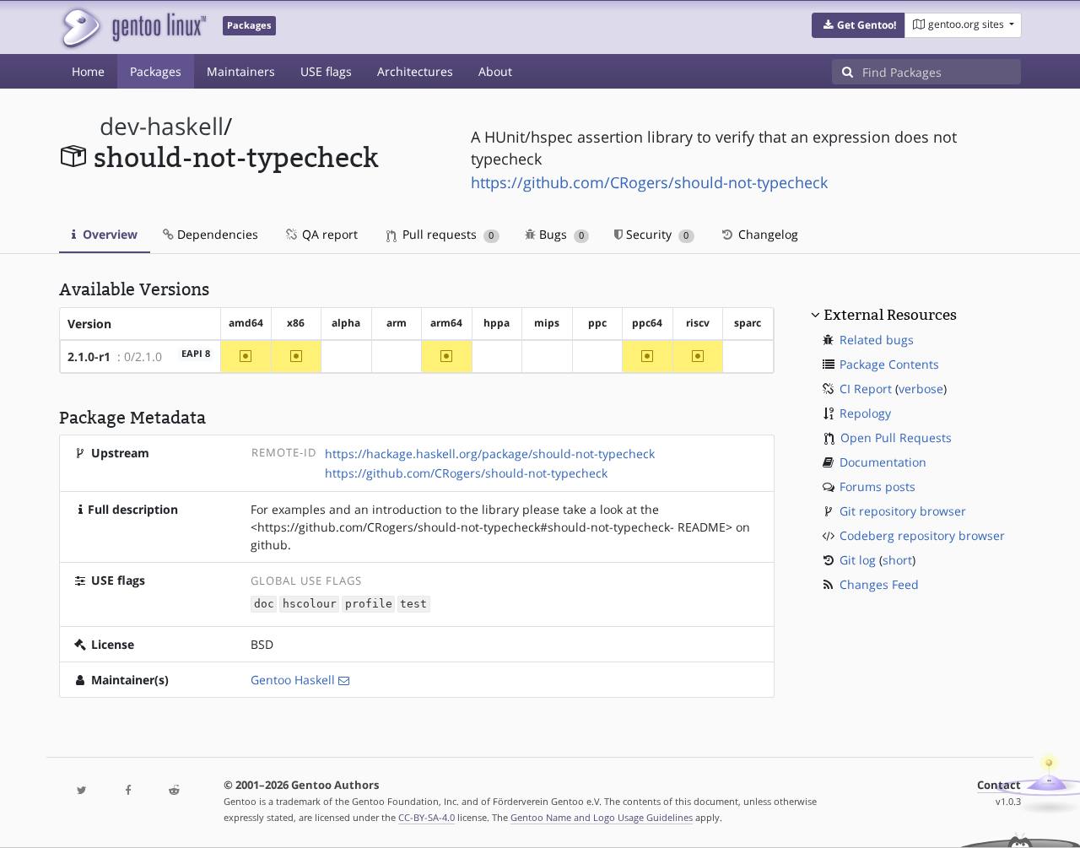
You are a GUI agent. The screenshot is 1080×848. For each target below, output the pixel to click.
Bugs (560, 234)
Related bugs (877, 340)
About (495, 71)
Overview (108, 234)
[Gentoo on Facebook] (127, 791)
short (897, 560)
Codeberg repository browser (922, 535)
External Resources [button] (890, 314)
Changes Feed (879, 584)
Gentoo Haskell (293, 680)
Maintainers (241, 71)
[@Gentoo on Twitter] (82, 791)
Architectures (415, 71)
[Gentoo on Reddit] (174, 791)
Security (655, 234)
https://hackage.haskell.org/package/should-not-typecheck (490, 454)
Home (88, 71)
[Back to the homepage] (132, 27)
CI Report (866, 389)
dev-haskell (162, 126)
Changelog (766, 234)
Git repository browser (903, 511)
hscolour (310, 604)
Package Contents (889, 364)
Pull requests (446, 234)
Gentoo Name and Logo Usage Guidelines (601, 817)
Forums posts (877, 486)
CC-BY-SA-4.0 (426, 817)
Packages (155, 71)
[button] (858, 25)
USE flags (326, 71)
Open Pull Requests (896, 437)
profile (368, 604)
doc (264, 604)
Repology (865, 413)
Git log (858, 560)
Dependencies (216, 234)
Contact (999, 785)
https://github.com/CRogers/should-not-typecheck (649, 182)
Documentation (883, 462)
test (413, 604)
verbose (921, 389)
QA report (328, 234)
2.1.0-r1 (89, 356)
